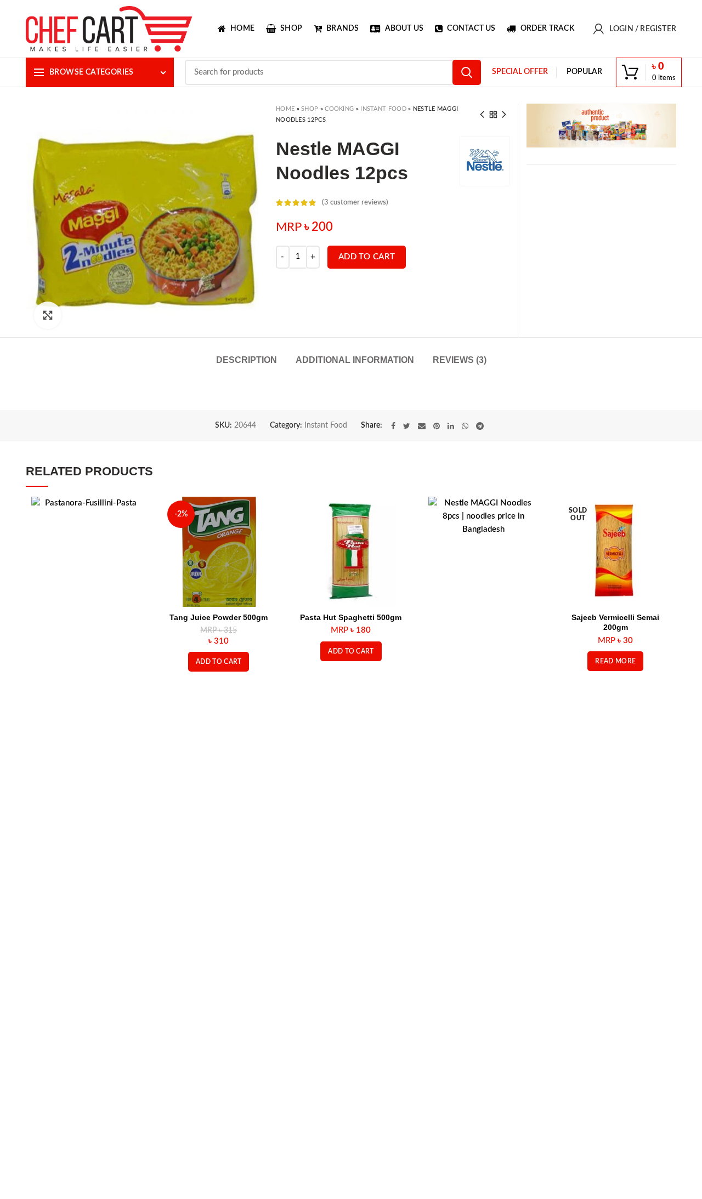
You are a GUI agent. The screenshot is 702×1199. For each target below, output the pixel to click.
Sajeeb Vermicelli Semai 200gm (615, 622)
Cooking (339, 109)
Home (285, 109)
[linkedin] (451, 426)
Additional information (355, 360)
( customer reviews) (355, 202)
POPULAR (584, 72)
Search (466, 72)
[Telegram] (480, 426)
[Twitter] (406, 426)
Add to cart (366, 257)
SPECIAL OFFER (520, 72)
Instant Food (383, 109)
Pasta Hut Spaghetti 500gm (350, 617)
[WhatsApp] (465, 426)
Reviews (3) (459, 360)
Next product (504, 114)
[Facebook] (393, 426)
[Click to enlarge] (47, 315)
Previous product (482, 114)
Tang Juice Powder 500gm (218, 617)
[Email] (421, 426)
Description (246, 360)
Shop (309, 109)
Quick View (133, 514)
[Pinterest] (436, 426)
